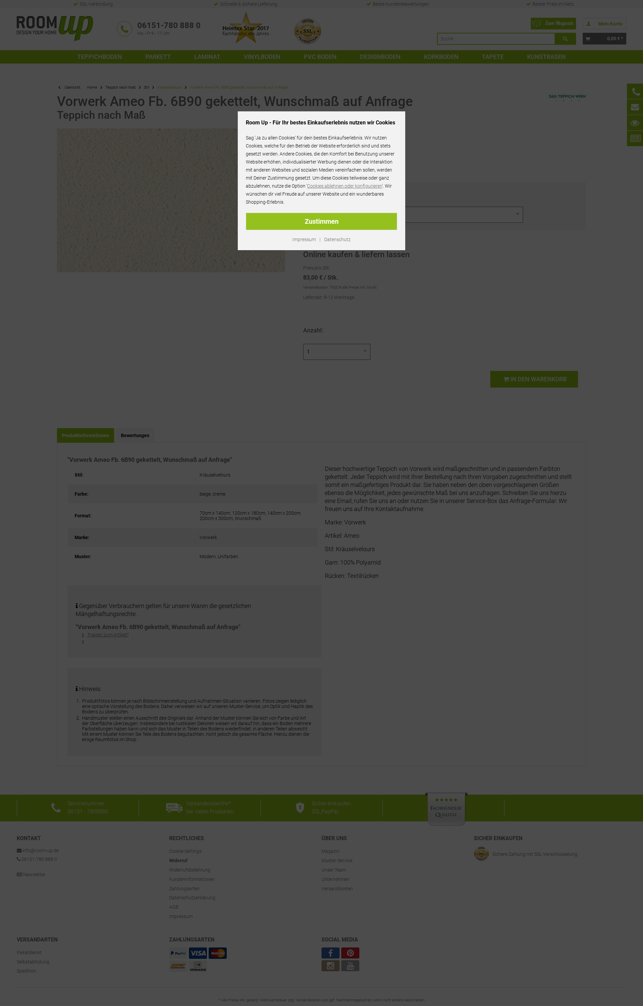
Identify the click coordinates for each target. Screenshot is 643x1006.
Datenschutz (337, 239)
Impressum (304, 239)
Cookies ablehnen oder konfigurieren (344, 186)
